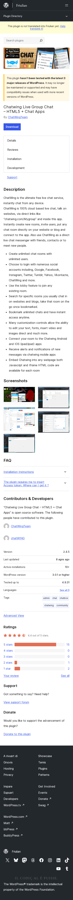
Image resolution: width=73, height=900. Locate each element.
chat (54, 598)
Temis (42, 762)
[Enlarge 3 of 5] (30, 438)
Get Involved (46, 786)
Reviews (12, 149)
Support (12, 177)
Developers (11, 799)
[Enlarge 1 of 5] (30, 391)
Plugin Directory (13, 16)
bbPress (11, 829)
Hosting (9, 768)
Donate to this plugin (17, 734)
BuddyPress (13, 835)
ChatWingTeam (18, 117)
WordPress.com (16, 816)
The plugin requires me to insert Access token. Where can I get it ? (26, 483)
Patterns (43, 775)
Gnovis (8, 762)
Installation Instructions (19, 472)
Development (16, 168)
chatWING (18, 538)
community (62, 605)
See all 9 (64, 590)
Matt (8, 823)
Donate (45, 799)
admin (46, 598)
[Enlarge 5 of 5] (64, 416)
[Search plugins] (41, 40)
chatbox (64, 598)
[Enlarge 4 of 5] (64, 391)
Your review (11, 675)
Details (11, 140)
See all (65, 675)
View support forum (16, 702)
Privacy (8, 775)
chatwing (49, 605)
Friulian (16, 851)
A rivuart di (11, 756)
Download (12, 126)
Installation (14, 159)
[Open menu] (67, 5)
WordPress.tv (14, 805)
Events (42, 792)
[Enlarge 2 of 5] (30, 412)
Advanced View (14, 615)
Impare (8, 786)
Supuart (8, 792)
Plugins (42, 768)
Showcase (45, 756)
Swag (43, 805)
